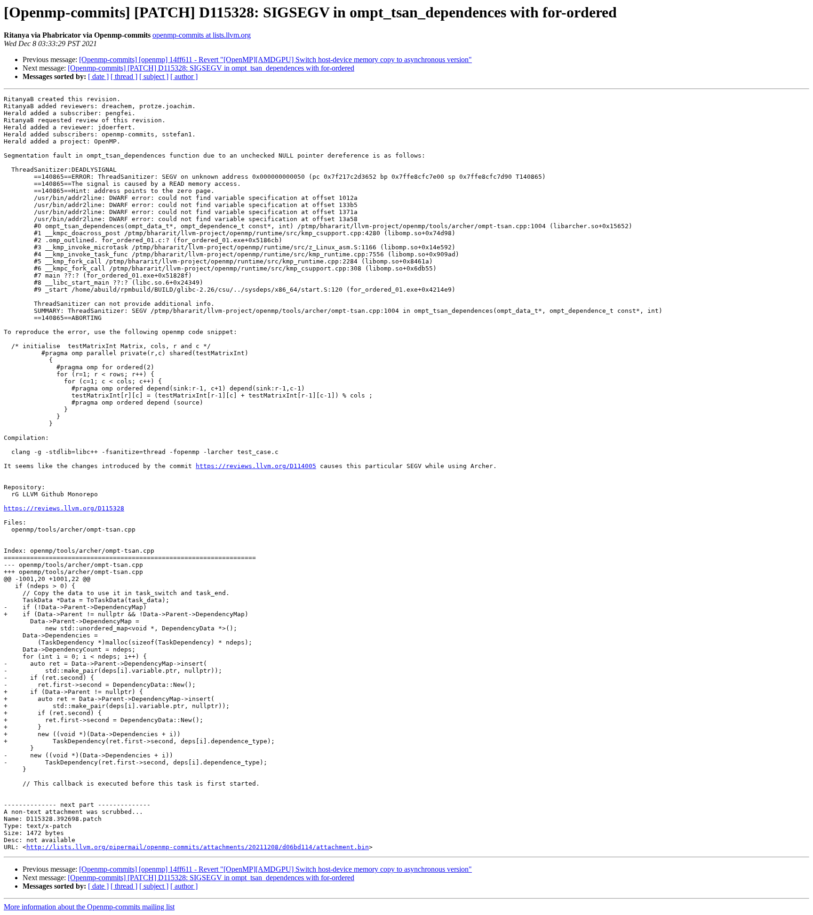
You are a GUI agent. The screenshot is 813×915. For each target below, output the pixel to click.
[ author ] (184, 76)
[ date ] (98, 76)
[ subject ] (153, 76)
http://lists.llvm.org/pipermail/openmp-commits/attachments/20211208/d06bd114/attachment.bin (197, 847)
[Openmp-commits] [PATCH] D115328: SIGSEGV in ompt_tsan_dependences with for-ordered (211, 68)
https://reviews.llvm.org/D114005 (256, 465)
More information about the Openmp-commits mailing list (89, 907)
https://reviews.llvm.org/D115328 (64, 508)
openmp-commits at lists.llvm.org (201, 35)
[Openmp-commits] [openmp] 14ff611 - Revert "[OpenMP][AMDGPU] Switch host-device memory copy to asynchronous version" (275, 60)
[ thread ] (124, 76)
